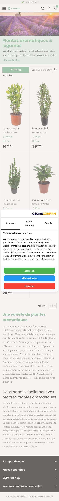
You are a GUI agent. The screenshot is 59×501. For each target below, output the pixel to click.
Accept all (30, 270)
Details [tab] (48, 223)
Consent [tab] (10, 223)
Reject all (29, 286)
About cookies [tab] (29, 223)
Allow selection (29, 278)
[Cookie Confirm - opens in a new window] (44, 214)
